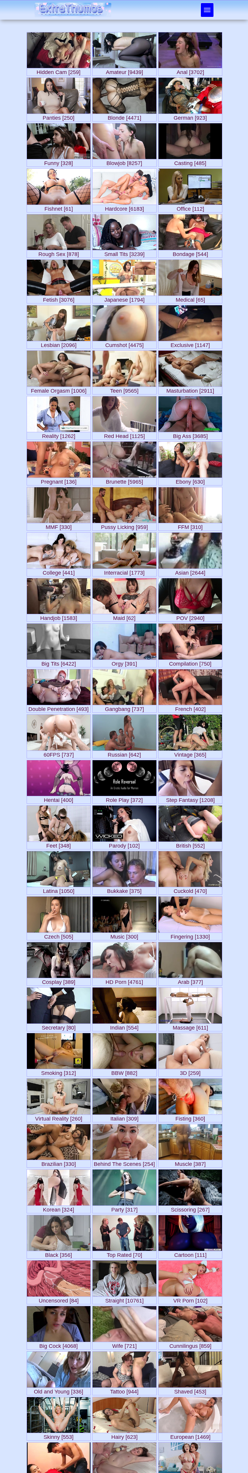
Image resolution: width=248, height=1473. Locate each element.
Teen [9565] (124, 389)
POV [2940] (190, 616)
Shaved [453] (190, 1390)
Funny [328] (58, 162)
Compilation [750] (190, 662)
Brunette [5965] (124, 480)
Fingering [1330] (190, 935)
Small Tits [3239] (124, 253)
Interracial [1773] (124, 571)
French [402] (190, 707)
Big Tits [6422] (58, 662)
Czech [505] (58, 935)
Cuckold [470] (190, 889)
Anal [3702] (190, 71)
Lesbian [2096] (59, 344)
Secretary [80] (59, 1026)
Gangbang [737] (124, 707)
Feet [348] (58, 844)
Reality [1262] (58, 434)
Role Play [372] (124, 798)
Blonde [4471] (124, 116)
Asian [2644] (190, 571)
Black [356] (58, 1253)
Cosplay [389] (58, 980)
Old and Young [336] (58, 1390)
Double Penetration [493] (58, 707)
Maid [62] (124, 616)
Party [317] (124, 1208)
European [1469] (190, 1435)
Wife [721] (124, 1344)
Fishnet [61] (58, 207)
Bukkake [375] (124, 889)
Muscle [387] (190, 1162)
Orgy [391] (124, 662)
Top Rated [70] (124, 1253)
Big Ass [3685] (190, 434)
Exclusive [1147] (190, 344)
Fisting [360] (190, 1117)
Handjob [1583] (58, 616)
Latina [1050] (58, 889)
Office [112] (190, 207)
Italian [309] (124, 1117)
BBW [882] (124, 1071)
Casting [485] (190, 162)
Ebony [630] (190, 480)
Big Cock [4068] (58, 1344)
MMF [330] (59, 525)
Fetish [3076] (58, 298)
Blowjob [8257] (124, 162)
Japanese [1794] (124, 298)
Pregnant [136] (59, 480)
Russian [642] (124, 753)
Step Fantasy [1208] (190, 798)
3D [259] (190, 1071)
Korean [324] (58, 1208)
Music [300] (124, 935)
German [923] (190, 116)
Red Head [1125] (124, 434)
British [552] (190, 844)
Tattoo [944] (124, 1390)
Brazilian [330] (58, 1162)
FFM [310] (190, 525)
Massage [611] (190, 1026)
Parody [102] (124, 844)
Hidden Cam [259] (58, 71)
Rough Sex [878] (58, 253)
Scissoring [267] (190, 1208)
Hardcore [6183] (124, 207)
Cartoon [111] (190, 1253)
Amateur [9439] (124, 71)
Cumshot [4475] (124, 344)
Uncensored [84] (59, 1299)
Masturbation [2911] (190, 389)
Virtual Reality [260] (58, 1117)
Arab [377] (190, 980)
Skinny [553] (58, 1435)
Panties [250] (58, 116)
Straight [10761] (124, 1299)
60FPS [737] (59, 753)
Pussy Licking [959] (124, 525)
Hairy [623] (124, 1435)
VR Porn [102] (190, 1299)
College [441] (59, 571)
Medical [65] (190, 298)
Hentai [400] (58, 798)
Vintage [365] (190, 753)
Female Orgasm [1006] (58, 389)
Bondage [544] (190, 253)
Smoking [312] (58, 1071)
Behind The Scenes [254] (124, 1162)
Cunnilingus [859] (190, 1344)
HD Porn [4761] (124, 980)
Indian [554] (124, 1026)
